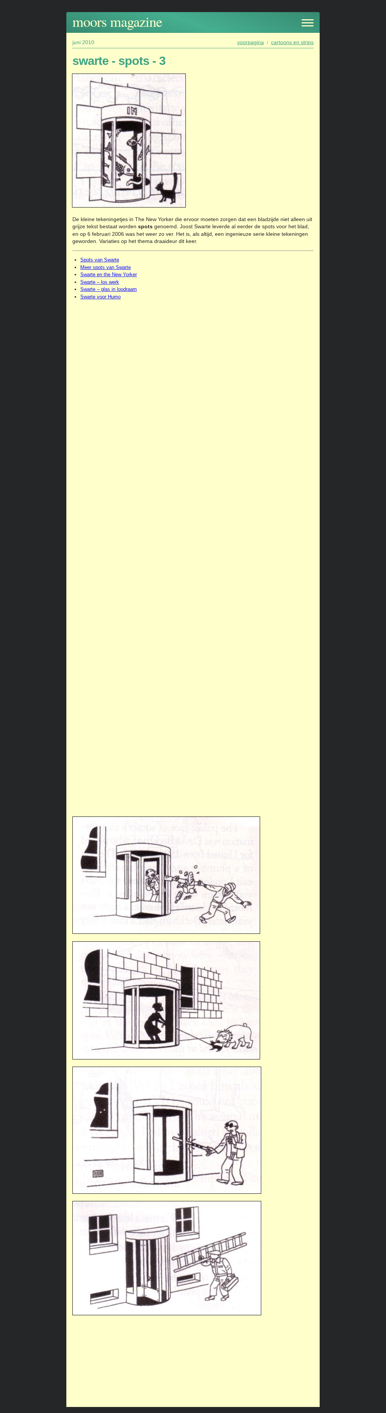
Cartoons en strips (292, 42)
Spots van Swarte (99, 260)
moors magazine (117, 21)
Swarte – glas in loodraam (108, 289)
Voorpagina (250, 42)
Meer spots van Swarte (105, 267)
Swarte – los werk (99, 282)
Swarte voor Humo (100, 297)
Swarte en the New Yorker (108, 274)
